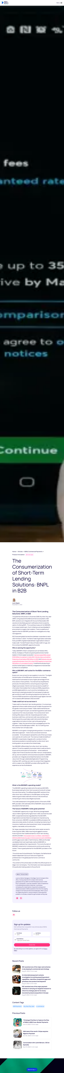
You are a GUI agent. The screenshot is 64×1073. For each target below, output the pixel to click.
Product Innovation (18, 554)
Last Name (38, 933)
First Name (19, 933)
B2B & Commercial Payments (33, 551)
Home (14, 551)
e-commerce (40, 1006)
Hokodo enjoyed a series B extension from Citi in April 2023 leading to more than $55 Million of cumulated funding (32, 661)
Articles (20, 551)
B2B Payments (17, 1006)
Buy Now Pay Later (29, 1006)
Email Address (20, 938)
